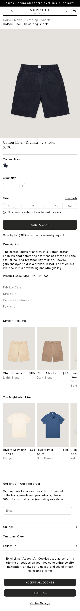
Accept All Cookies (40, 582)
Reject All (40, 593)
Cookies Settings (40, 603)
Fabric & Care (12, 287)
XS (9, 206)
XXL (69, 206)
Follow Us (9, 546)
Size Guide (71, 198)
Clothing (32, 20)
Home (7, 20)
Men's (18, 20)
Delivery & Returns (16, 300)
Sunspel (8, 527)
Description (11, 244)
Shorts (46, 20)
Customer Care (13, 536)
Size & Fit (9, 294)
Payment (9, 306)
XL (56, 206)
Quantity (9, 178)
